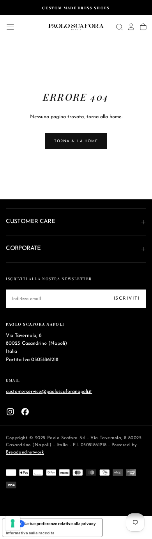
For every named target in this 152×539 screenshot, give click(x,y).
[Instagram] (10, 411)
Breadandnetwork (25, 452)
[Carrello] (143, 27)
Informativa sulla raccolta (30, 533)
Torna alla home (75, 141)
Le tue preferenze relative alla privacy (60, 524)
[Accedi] (131, 27)
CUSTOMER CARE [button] (30, 222)
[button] (10, 27)
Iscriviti (127, 298)
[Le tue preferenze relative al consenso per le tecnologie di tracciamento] (12, 523)
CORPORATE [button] (23, 248)
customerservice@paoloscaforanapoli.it (49, 391)
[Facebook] (25, 411)
